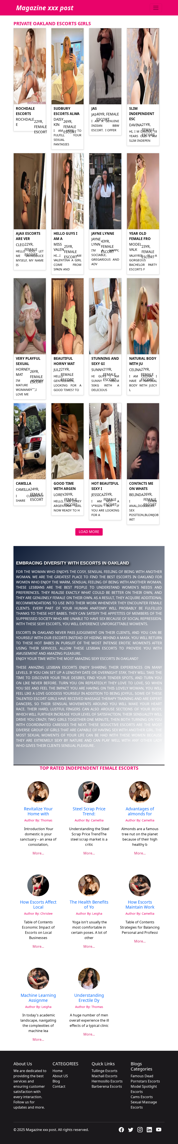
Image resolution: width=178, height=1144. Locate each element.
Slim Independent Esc (141, 113)
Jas (94, 108)
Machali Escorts (104, 1076)
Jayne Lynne (102, 233)
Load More (89, 531)
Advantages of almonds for (140, 811)
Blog (56, 1081)
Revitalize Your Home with (38, 811)
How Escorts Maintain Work (139, 904)
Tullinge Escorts (104, 1070)
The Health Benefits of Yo (89, 904)
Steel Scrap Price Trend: (89, 811)
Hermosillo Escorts (107, 1081)
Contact (59, 1086)
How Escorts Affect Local (38, 904)
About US (60, 1076)
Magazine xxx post (44, 7)
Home (58, 1070)
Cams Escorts (142, 1096)
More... (38, 853)
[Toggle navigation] (156, 7)
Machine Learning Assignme (38, 997)
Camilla (23, 483)
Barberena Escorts (107, 1086)
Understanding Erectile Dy (89, 997)
